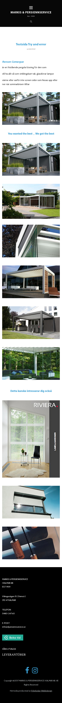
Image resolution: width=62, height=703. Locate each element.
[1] (49, 120)
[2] (52, 120)
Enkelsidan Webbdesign (41, 690)
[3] (54, 120)
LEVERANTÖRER (14, 655)
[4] (56, 120)
